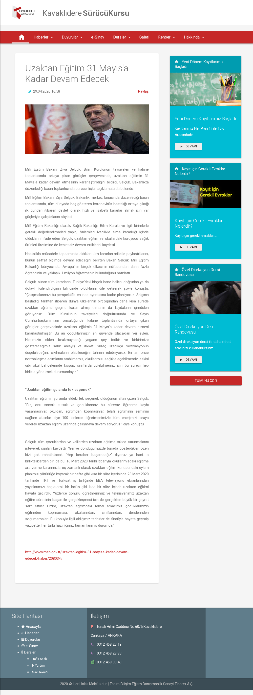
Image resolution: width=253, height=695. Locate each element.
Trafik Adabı (39, 659)
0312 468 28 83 (109, 653)
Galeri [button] (144, 37)
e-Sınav (31, 646)
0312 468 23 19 (109, 644)
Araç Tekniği (39, 672)
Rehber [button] (164, 37)
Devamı (191, 146)
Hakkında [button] (192, 37)
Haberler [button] (41, 37)
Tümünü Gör (206, 381)
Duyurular (32, 639)
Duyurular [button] (70, 37)
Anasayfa (33, 626)
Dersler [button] (119, 37)
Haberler (31, 633)
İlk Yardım (38, 665)
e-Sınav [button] (97, 37)
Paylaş (143, 91)
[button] (20, 37)
